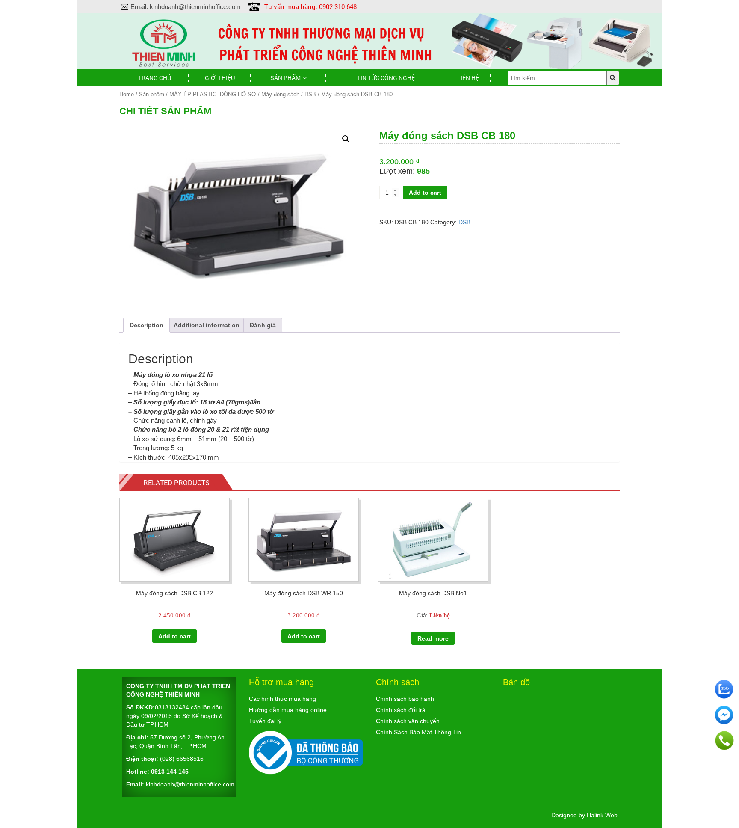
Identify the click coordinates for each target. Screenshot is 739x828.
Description (146, 325)
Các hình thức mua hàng (282, 698)
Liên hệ (468, 78)
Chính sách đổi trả (401, 709)
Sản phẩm (285, 78)
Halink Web (602, 815)
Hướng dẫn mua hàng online (288, 709)
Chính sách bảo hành (405, 698)
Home (126, 94)
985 (423, 171)
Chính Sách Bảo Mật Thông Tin (418, 732)
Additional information (206, 325)
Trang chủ (154, 78)
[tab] (146, 325)
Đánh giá (263, 325)
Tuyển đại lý (265, 721)
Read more (433, 638)
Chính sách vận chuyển (408, 721)
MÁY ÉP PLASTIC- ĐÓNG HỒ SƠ (212, 94)
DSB (310, 94)
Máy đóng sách (280, 94)
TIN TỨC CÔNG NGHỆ (386, 78)
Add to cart (425, 192)
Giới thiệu (220, 78)
